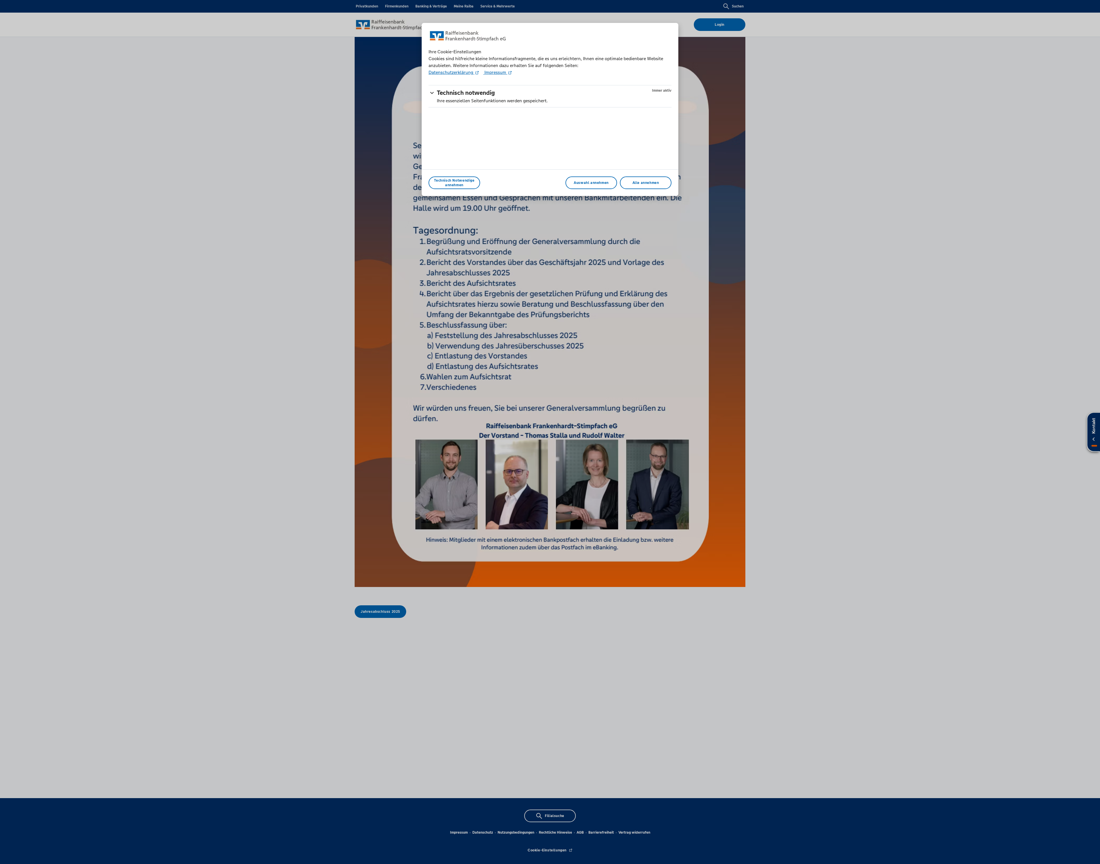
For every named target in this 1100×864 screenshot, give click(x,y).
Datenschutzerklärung (451, 72)
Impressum (495, 72)
